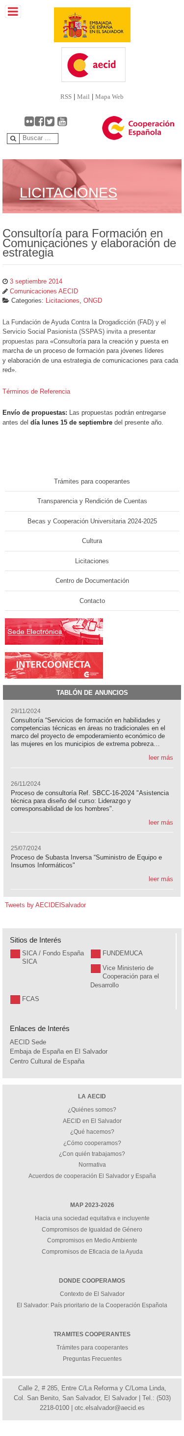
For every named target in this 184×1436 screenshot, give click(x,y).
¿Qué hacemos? (92, 1131)
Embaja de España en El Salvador (58, 1051)
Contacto (92, 600)
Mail (83, 96)
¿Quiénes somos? (92, 1109)
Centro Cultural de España (47, 1061)
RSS (66, 96)
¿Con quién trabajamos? (92, 1153)
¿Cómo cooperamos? (92, 1143)
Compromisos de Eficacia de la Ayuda (92, 1251)
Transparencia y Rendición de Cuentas (92, 501)
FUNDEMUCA (123, 953)
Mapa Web (109, 96)
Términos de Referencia (36, 391)
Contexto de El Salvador (92, 1294)
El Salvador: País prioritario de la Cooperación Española (92, 1305)
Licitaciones (92, 561)
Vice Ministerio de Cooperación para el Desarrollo (124, 976)
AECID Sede (28, 1042)
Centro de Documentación (92, 580)
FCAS (30, 999)
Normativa (92, 1164)
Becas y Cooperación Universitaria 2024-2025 (92, 521)
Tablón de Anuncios (92, 692)
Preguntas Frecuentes (92, 1358)
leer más (161, 757)
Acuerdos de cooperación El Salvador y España (92, 1176)
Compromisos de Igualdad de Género (92, 1229)
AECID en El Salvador (92, 1121)
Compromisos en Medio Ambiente (92, 1240)
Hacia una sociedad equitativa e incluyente (92, 1218)
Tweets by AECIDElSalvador (45, 905)
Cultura (92, 541)
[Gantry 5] (92, 24)
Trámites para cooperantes (92, 481)
